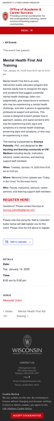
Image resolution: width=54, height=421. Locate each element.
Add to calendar (18, 241)
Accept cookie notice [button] (27, 415)
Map (26, 377)
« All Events (9, 42)
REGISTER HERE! (16, 199)
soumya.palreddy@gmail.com (19, 210)
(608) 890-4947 (30, 384)
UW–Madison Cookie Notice (17, 408)
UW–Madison (20, 2)
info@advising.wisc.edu (30, 381)
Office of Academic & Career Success (25, 11)
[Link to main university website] (27, 354)
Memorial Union (12, 300)
